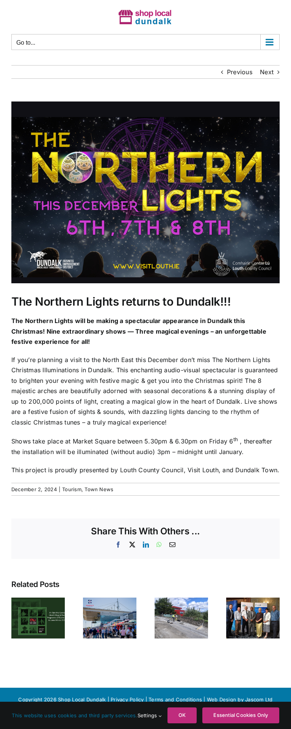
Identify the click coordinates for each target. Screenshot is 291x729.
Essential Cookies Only (240, 715)
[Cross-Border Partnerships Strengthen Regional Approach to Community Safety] (253, 601)
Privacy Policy (127, 699)
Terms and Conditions (176, 699)
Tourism (71, 489)
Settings (148, 715)
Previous (239, 72)
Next (267, 72)
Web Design (221, 699)
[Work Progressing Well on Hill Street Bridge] (181, 601)
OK (182, 715)
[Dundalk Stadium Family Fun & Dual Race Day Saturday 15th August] (109, 601)
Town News (98, 489)
